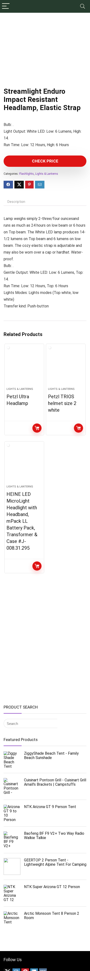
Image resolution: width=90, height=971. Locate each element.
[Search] (82, 6)
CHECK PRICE (45, 161)
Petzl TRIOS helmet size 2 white (62, 403)
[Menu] (6, 6)
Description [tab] (16, 202)
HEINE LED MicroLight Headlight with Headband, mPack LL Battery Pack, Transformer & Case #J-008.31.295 (21, 521)
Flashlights (26, 173)
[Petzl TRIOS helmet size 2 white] (66, 367)
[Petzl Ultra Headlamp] (24, 367)
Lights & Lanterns (46, 173)
